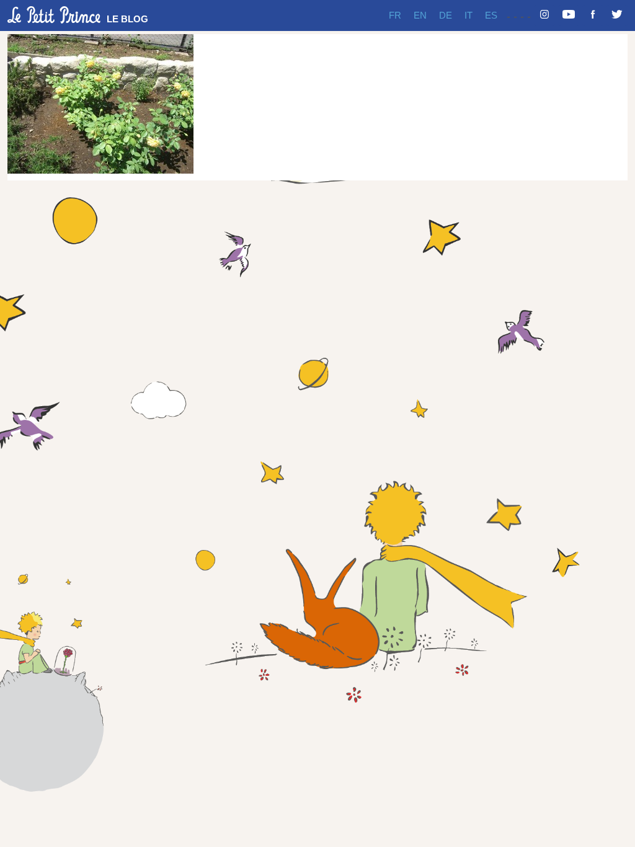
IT (468, 15)
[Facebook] (592, 15)
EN (420, 15)
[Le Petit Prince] (53, 15)
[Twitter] (617, 15)
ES (491, 15)
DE (445, 15)
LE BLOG (127, 19)
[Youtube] (568, 15)
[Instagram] (544, 15)
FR (395, 15)
